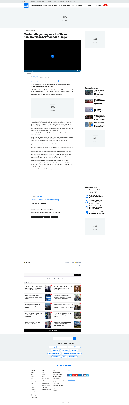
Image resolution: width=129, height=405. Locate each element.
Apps (43, 381)
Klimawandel (65, 350)
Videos (32, 387)
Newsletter (70, 379)
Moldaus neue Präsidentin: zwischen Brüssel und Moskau (43, 206)
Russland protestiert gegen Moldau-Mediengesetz (42, 209)
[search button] (66, 2)
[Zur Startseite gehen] (26, 5)
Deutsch (24, 1)
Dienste (43, 370)
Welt (49, 5)
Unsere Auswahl (91, 88)
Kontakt (54, 381)
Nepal (64, 356)
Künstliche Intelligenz (54, 353)
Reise (60, 5)
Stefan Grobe (39, 196)
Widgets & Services (46, 385)
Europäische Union (36, 216)
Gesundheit (79, 5)
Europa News (32, 30)
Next (64, 5)
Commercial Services (57, 374)
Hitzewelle (74, 350)
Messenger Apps (45, 383)
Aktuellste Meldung (36, 5)
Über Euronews (56, 372)
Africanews (44, 387)
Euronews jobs (56, 383)
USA (78, 347)
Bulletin (43, 374)
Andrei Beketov (35, 76)
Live (105, 5)
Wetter (43, 376)
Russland (54, 216)
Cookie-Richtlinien (57, 378)
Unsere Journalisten (35, 391)
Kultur (68, 5)
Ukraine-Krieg (62, 347)
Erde (73, 5)
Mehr (54, 370)
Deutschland (56, 356)
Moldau (47, 216)
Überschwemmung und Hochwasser (71, 353)
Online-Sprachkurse (46, 389)
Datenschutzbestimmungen (59, 380)
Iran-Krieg (52, 347)
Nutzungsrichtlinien (57, 376)
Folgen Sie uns (45, 380)
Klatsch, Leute (72, 356)
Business (54, 5)
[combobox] (73, 2)
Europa (45, 5)
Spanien (71, 347)
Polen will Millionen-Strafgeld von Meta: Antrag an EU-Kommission (45, 212)
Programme (33, 389)
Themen (33, 370)
